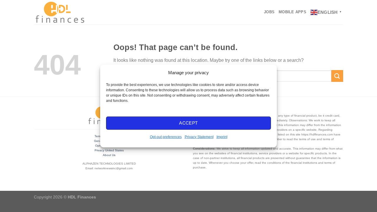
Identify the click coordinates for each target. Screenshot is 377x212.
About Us (109, 155)
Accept (188, 122)
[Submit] (337, 76)
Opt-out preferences (166, 137)
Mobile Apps (292, 12)
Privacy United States (109, 150)
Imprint (221, 137)
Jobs (269, 12)
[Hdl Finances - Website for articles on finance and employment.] (60, 12)
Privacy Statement (199, 137)
